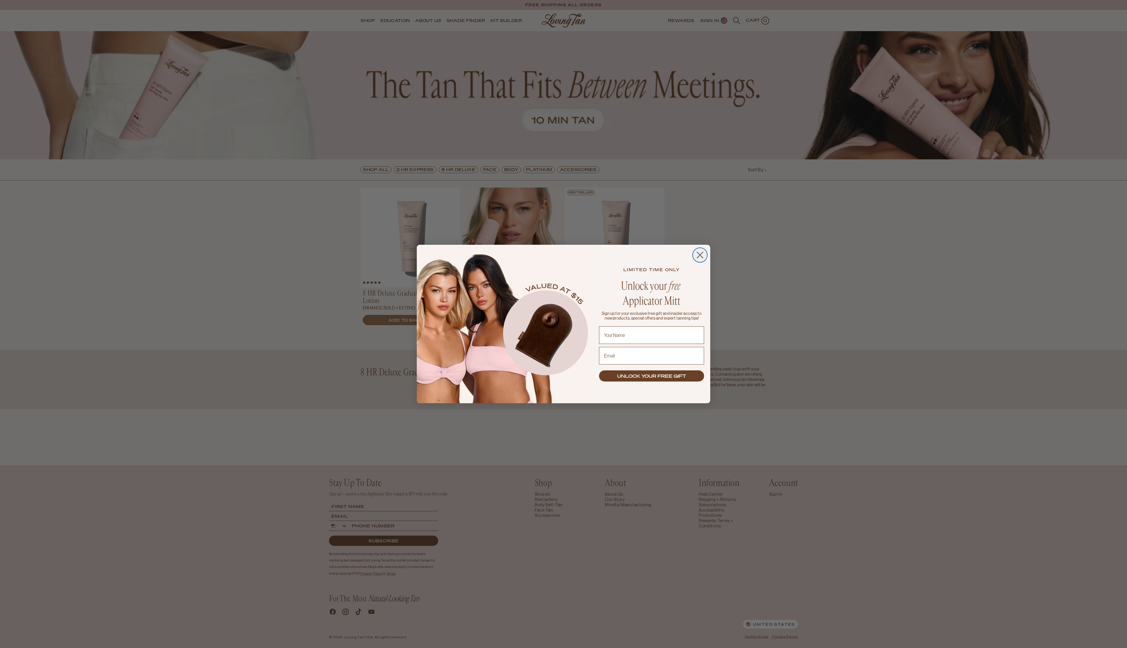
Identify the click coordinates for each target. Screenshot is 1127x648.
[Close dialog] (700, 255)
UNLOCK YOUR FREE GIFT (651, 376)
